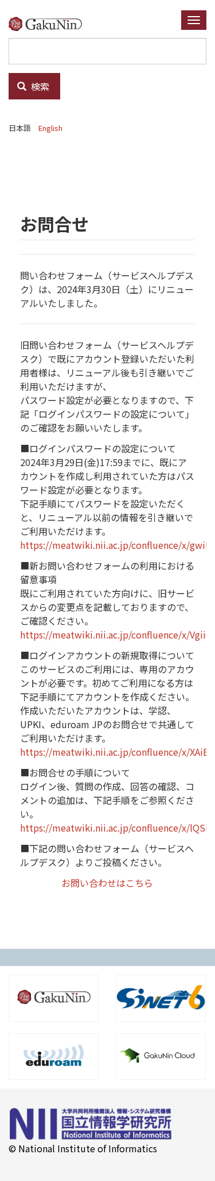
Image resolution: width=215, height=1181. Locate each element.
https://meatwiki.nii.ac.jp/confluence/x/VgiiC (116, 634)
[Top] (50, 23)
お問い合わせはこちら (107, 883)
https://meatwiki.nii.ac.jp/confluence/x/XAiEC (117, 752)
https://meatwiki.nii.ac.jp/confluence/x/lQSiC (117, 827)
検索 (39, 86)
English (50, 127)
